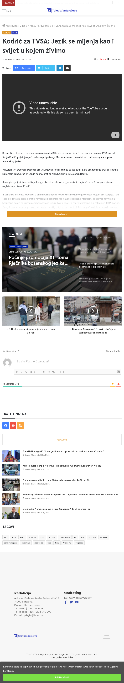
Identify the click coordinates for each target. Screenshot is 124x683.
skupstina (26, 542)
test (49, 542)
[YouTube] (13, 425)
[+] (62, 372)
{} (58, 372)
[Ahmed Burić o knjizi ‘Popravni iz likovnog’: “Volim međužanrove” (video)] (11, 470)
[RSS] (20, 425)
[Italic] (22, 372)
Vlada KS (67, 542)
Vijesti (23, 25)
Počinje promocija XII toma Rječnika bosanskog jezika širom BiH (56, 480)
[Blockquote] (44, 372)
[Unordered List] (40, 372)
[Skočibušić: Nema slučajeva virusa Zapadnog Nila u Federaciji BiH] (11, 513)
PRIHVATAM (62, 677)
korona (52, 537)
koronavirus (65, 537)
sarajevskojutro (10, 542)
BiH (5, 537)
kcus (42, 537)
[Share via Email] (67, 68)
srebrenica (38, 542)
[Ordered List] (35, 372)
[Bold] (17, 372)
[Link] (53, 372)
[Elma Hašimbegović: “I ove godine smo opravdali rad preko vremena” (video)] (11, 456)
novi (82, 537)
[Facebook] (5, 425)
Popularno (62, 439)
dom (14, 537)
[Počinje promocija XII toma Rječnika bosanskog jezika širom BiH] (11, 485)
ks (75, 537)
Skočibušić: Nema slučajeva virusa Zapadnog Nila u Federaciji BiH (57, 508)
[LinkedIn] (60, 68)
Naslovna (11, 25)
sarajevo (103, 537)
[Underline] (26, 372)
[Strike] (31, 372)
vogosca (79, 542)
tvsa (57, 542)
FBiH (22, 537)
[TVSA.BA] (62, 10)
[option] (62, 259)
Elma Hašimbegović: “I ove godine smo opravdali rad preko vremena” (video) (63, 451)
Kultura (34, 25)
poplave (92, 537)
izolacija (32, 537)
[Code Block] (49, 372)
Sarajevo (13, 246)
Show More (61, 213)
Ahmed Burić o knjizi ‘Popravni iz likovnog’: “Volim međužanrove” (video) (62, 465)
